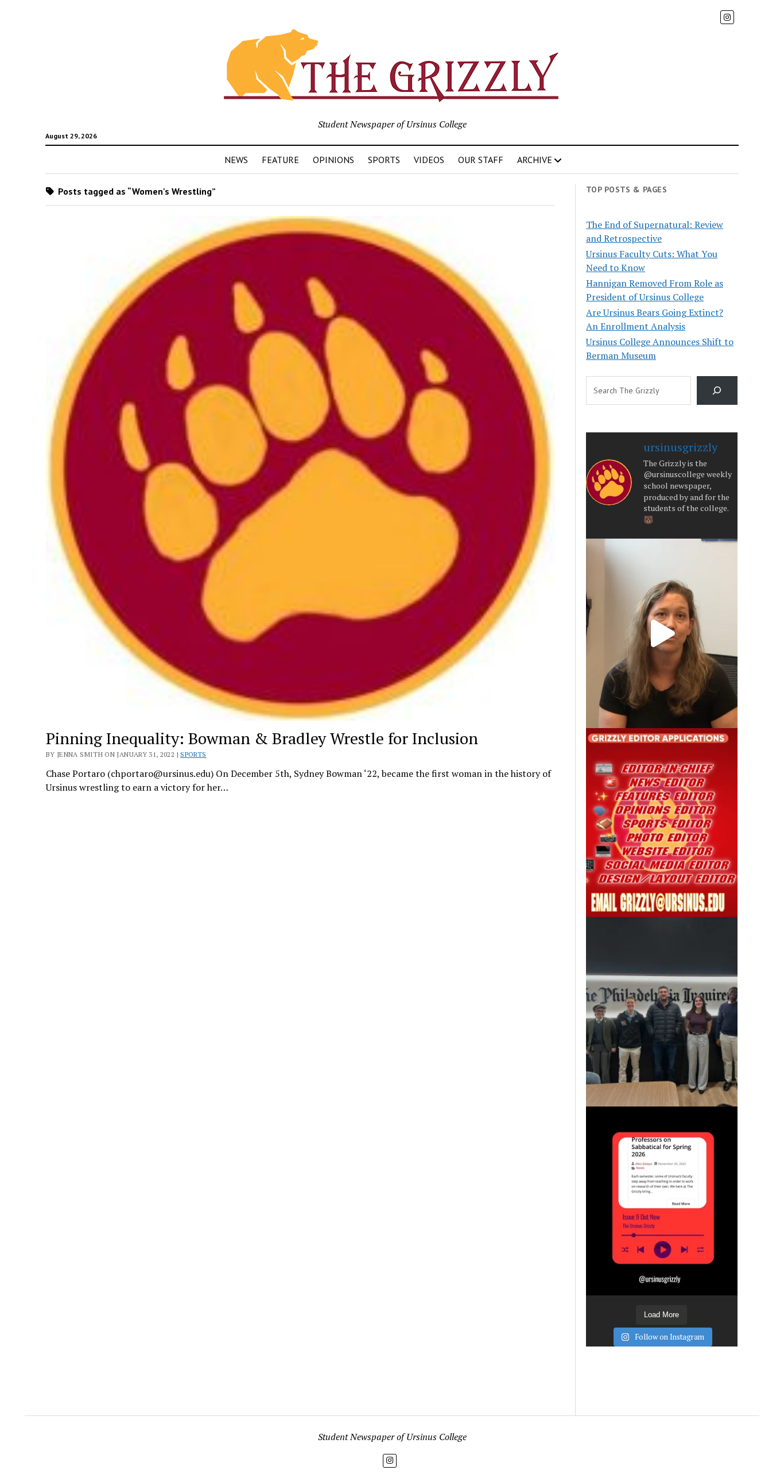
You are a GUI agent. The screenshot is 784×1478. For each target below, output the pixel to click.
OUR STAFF (480, 159)
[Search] (717, 390)
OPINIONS (333, 159)
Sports (193, 754)
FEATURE (280, 159)
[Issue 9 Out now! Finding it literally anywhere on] (662, 1200)
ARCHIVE (534, 159)
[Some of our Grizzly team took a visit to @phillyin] (662, 1011)
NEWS (236, 159)
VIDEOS (429, 159)
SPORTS (384, 159)
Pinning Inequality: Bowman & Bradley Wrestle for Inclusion (262, 738)
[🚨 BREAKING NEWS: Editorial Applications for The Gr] (662, 822)
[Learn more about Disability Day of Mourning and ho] (662, 633)
